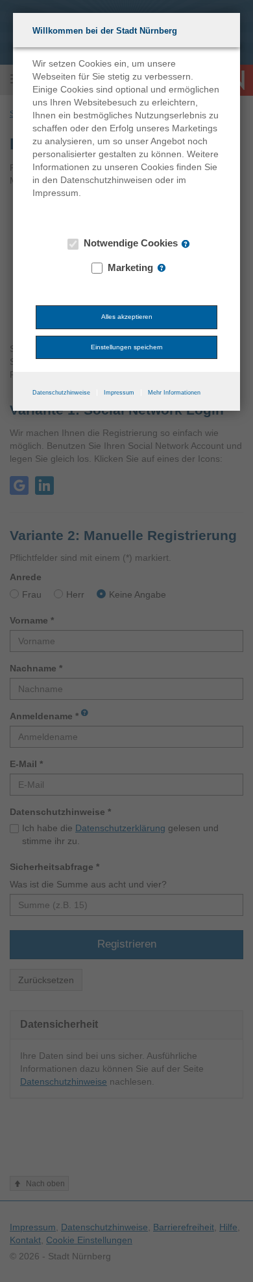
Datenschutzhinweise (61, 392)
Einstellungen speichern (127, 347)
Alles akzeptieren (126, 316)
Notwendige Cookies (129, 242)
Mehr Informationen (174, 392)
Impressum (119, 392)
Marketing (129, 267)
